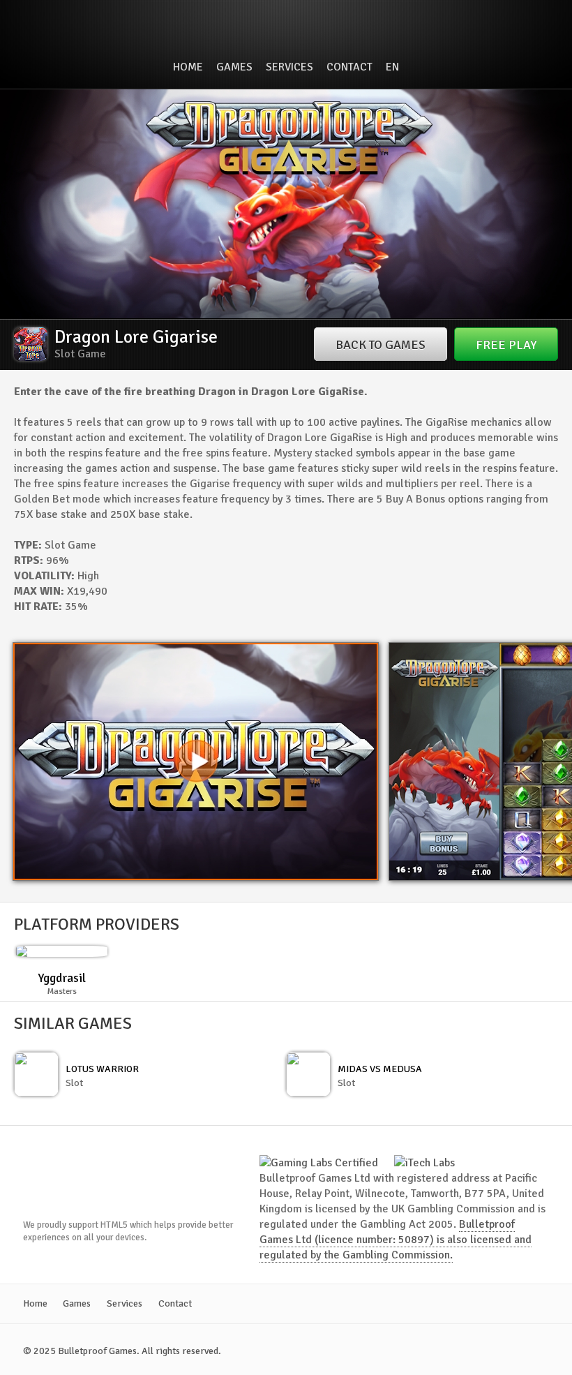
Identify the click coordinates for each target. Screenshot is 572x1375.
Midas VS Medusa (380, 1069)
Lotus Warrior (102, 1069)
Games (234, 67)
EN (392, 67)
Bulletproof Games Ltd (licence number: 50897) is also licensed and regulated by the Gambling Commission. (395, 1239)
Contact (349, 67)
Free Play (506, 344)
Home (188, 67)
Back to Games (381, 344)
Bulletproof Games (286, 30)
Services (289, 67)
